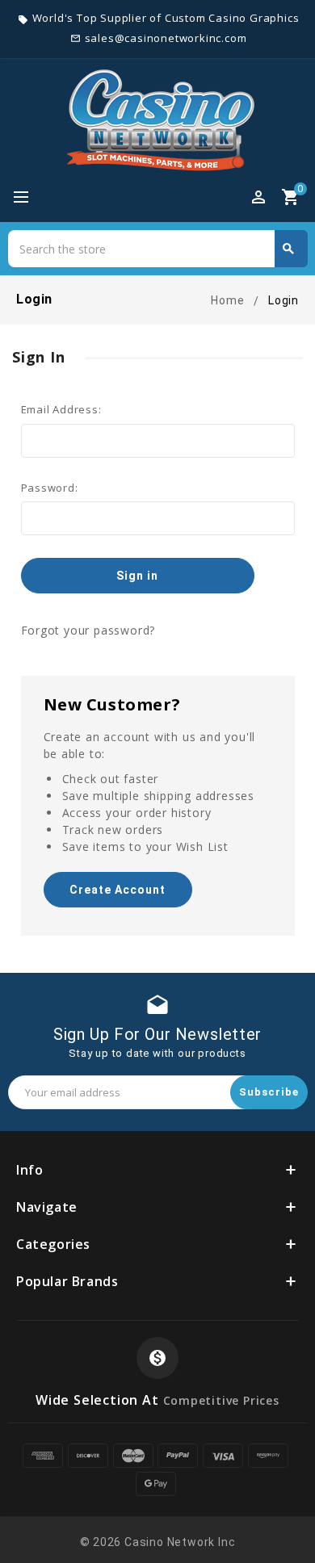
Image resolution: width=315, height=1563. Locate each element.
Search (288, 248)
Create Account (117, 889)
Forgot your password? (88, 630)
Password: (49, 487)
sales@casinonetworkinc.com (166, 38)
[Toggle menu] (28, 198)
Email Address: (61, 409)
